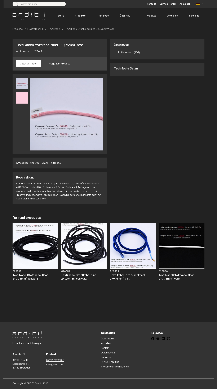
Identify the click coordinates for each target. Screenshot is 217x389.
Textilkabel (54, 28)
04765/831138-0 (55, 360)
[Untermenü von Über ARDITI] (134, 16)
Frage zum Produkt (59, 63)
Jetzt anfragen (28, 63)
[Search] (62, 4)
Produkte (18, 28)
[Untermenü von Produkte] (87, 16)
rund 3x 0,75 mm (39, 162)
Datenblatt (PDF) (130, 52)
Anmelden (185, 3)
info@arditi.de (54, 364)
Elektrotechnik (35, 28)
